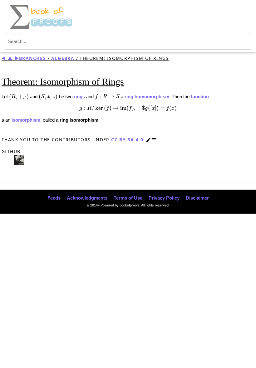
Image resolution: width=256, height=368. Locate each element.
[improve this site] (148, 139)
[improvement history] (154, 139)
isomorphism (26, 120)
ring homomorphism (147, 96)
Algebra (62, 58)
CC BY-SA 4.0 (127, 140)
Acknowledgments (87, 198)
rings (79, 96)
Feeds (54, 198)
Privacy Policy (164, 198)
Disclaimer (197, 198)
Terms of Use (128, 198)
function (200, 96)
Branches (32, 58)
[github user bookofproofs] (19, 159)
